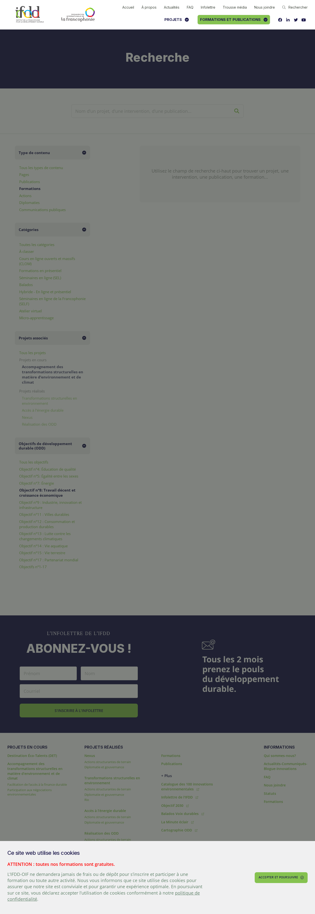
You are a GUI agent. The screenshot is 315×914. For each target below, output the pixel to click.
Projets (173, 19)
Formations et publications (230, 19)
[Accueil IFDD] (29, 14)
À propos (149, 7)
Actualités (171, 7)
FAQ (190, 7)
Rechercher (298, 7)
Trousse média (235, 7)
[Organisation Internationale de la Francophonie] (78, 15)
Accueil (128, 7)
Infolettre (208, 7)
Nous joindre (264, 7)
